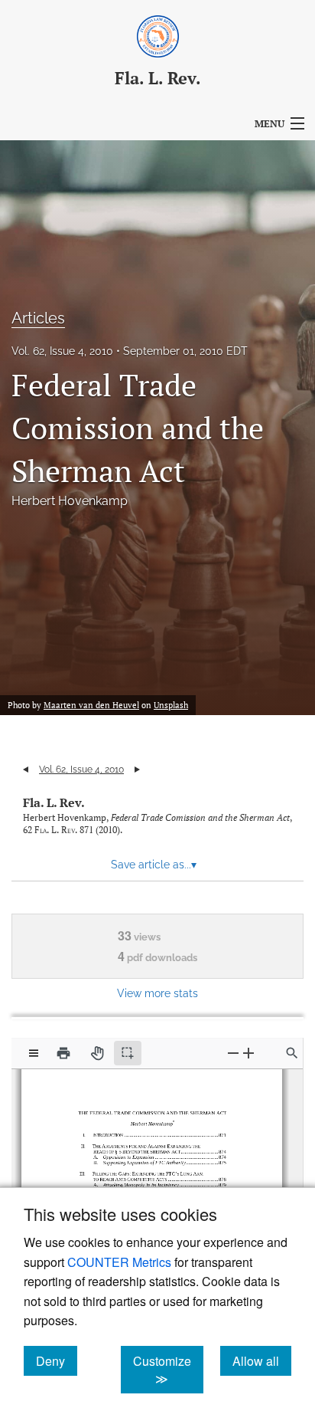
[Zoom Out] (233, 1052)
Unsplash (171, 705)
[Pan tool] (97, 1053)
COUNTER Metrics (119, 1262)
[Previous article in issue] (25, 769)
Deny (56, 1360)
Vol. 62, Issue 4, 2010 (62, 351)
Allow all (261, 1360)
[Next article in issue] (137, 769)
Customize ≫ (168, 1369)
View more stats (157, 992)
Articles (38, 318)
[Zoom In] (248, 1052)
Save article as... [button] (153, 864)
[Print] (63, 1053)
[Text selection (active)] (127, 1053)
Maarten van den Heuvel (91, 705)
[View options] (34, 1053)
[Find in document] (292, 1053)
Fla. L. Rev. (54, 802)
